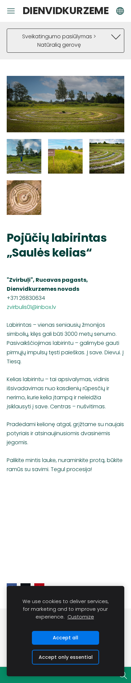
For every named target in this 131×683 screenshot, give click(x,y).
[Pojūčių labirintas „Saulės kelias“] (24, 156)
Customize (81, 616)
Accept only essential (66, 657)
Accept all (65, 637)
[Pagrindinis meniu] (11, 11)
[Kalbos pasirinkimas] (120, 11)
